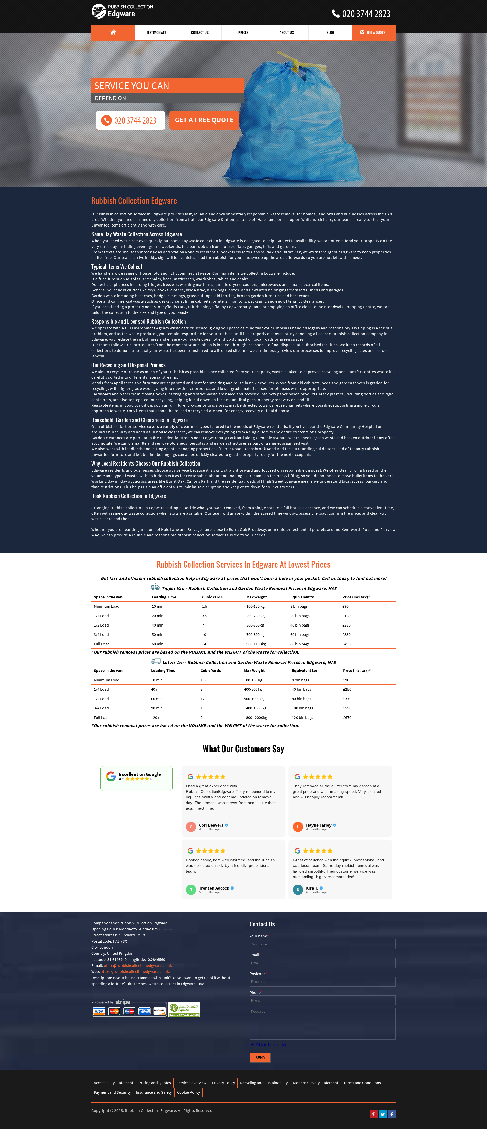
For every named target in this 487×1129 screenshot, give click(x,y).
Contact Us (200, 32)
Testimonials (156, 32)
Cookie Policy (188, 1092)
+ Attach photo (268, 1044)
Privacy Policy (223, 1082)
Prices (243, 32)
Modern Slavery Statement (315, 1082)
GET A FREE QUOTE (204, 119)
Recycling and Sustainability (264, 1082)
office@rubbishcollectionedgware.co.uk (138, 965)
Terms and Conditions (362, 1082)
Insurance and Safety (154, 1092)
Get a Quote (376, 32)
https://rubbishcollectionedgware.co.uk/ (135, 971)
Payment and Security (112, 1092)
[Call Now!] (369, 11)
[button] (189, 827)
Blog (330, 32)
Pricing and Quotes (154, 1082)
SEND (260, 1058)
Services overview (191, 1082)
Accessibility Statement (113, 1082)
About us (287, 32)
